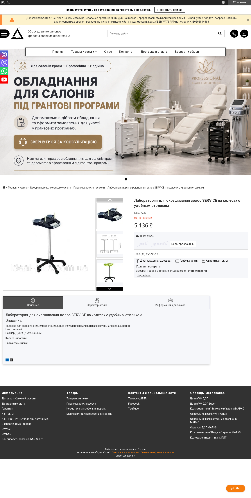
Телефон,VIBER (137, 398)
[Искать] (220, 33)
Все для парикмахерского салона (50, 187)
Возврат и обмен (187, 51)
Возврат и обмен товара (16, 423)
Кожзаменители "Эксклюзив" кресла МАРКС (217, 408)
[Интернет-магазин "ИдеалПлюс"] (17, 33)
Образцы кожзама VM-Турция (208, 413)
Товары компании (77, 398)
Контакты (126, 51)
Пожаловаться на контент (125, 452)
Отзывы (6, 433)
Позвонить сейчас (169, 10)
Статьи (6, 429)
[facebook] (7, 360)
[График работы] (244, 34)
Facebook (133, 403)
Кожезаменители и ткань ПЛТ (208, 437)
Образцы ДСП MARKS (203, 427)
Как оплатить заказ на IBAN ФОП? (22, 439)
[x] (11, 360)
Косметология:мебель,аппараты (86, 408)
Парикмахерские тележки (89, 187)
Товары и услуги (82, 51)
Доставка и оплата (154, 51)
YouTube (133, 408)
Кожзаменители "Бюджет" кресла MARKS (215, 432)
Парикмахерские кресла (81, 403)
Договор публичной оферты (19, 398)
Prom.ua (142, 449)
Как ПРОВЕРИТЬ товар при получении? (25, 418)
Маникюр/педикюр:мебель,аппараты (89, 413)
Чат (238, 488)
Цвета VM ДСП (199, 398)
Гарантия (7, 408)
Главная (58, 51)
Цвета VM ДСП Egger (203, 403)
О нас (108, 51)
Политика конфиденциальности (157, 452)
